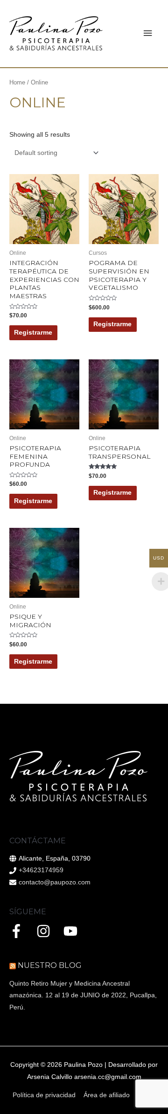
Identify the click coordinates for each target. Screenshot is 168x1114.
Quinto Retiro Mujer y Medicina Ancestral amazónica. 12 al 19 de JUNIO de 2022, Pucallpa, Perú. (83, 995)
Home (17, 82)
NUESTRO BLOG (50, 965)
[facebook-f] (22, 931)
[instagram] (49, 931)
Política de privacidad (44, 1095)
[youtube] (72, 931)
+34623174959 (41, 870)
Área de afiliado (107, 1095)
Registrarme (33, 332)
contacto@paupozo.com (55, 882)
